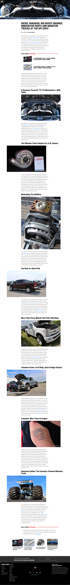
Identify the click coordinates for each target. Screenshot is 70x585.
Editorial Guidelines (13, 576)
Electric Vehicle (5, 572)
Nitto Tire (34, 574)
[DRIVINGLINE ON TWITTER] (30, 572)
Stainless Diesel (44, 514)
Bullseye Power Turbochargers (36, 357)
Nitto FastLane (12, 579)
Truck (3, 570)
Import (3, 571)
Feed (10, 572)
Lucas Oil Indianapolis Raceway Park (34, 42)
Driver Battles (12, 578)
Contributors (12, 566)
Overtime (23, 511)
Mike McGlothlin (32, 32)
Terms (10, 570)
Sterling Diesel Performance (35, 128)
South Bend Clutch (25, 253)
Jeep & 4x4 (3, 569)
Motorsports (4, 574)
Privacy (10, 571)
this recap (38, 534)
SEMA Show (25, 125)
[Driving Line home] (35, 2)
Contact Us (11, 567)
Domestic (3, 566)
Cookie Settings (12, 580)
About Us (11, 575)
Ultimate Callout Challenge (34, 37)
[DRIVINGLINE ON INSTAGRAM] (36, 572)
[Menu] (2, 1)
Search (10, 569)
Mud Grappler (37, 413)
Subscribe (47, 558)
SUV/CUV (3, 567)
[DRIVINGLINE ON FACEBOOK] (33, 572)
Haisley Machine (40, 410)
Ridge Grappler (40, 311)
